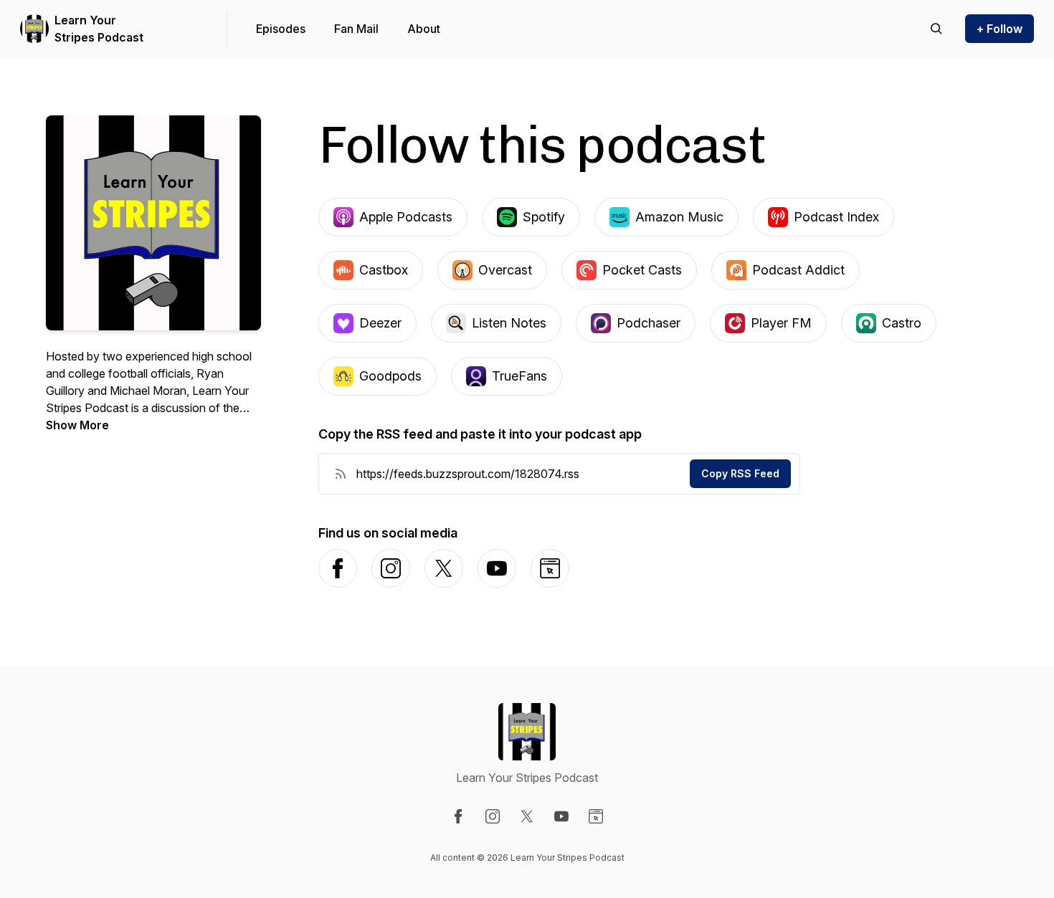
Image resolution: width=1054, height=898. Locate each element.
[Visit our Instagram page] (492, 816)
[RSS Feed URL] (340, 474)
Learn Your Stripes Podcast (98, 28)
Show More (77, 425)
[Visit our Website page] (596, 816)
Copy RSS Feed (740, 473)
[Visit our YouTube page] (561, 816)
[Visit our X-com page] (527, 816)
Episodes (280, 29)
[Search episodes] (936, 28)
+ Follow (999, 29)
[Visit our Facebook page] (458, 816)
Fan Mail (356, 29)
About (423, 29)
